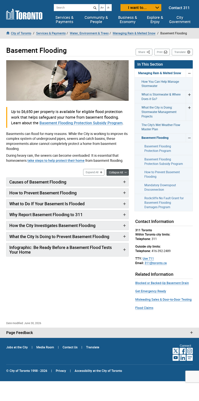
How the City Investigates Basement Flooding (52, 225)
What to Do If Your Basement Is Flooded (47, 203)
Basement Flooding (154, 138)
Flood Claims (144, 308)
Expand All (95, 172)
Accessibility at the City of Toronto (98, 371)
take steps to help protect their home (56, 160)
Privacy (61, 371)
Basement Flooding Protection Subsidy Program (80, 122)
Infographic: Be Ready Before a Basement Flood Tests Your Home (60, 249)
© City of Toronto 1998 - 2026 (26, 371)
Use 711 (148, 258)
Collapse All (119, 172)
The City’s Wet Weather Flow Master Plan (160, 127)
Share (145, 52)
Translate (180, 52)
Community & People (96, 19)
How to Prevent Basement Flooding (43, 193)
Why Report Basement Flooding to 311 (46, 214)
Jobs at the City (17, 347)
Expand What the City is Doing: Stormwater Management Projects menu (189, 112)
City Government (180, 19)
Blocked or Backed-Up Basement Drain (162, 283)
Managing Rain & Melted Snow (159, 73)
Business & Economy (127, 19)
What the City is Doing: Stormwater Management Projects (158, 111)
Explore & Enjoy (155, 19)
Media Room (45, 347)
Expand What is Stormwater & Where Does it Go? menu (189, 96)
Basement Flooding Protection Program (157, 148)
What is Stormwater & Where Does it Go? (161, 96)
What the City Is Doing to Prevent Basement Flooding (59, 236)
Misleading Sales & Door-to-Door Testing (163, 299)
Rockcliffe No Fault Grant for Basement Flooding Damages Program (164, 202)
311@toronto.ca (156, 263)
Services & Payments (64, 19)
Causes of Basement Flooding (37, 182)
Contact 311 (179, 7)
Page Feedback (19, 332)
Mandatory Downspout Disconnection (160, 187)
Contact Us (70, 347)
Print (160, 52)
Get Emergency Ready (150, 291)
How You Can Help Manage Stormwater (160, 83)
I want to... (137, 7)
